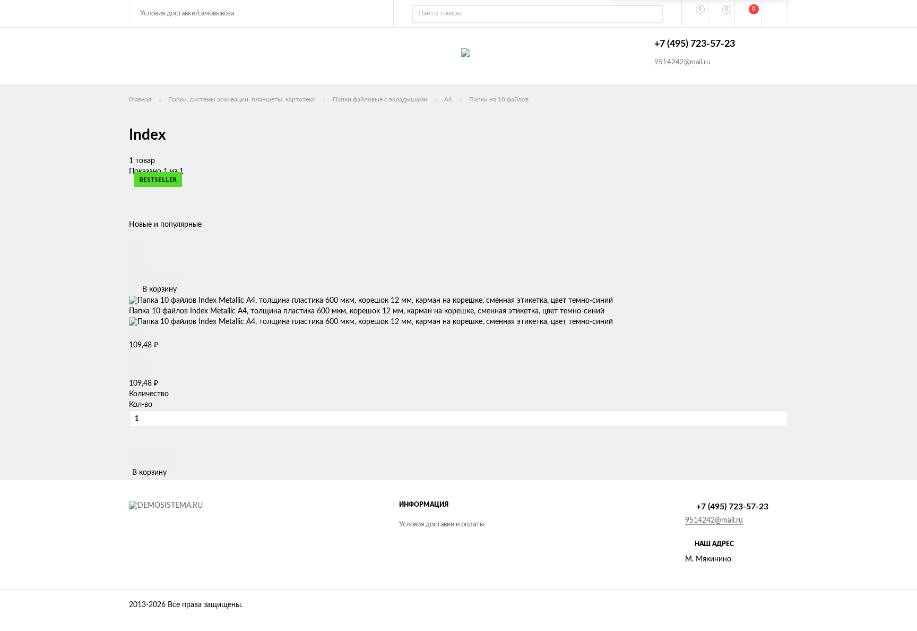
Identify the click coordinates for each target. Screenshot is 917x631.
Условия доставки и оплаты (442, 524)
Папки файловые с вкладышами (380, 99)
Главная (140, 99)
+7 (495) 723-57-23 (694, 44)
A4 (448, 99)
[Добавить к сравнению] (137, 272)
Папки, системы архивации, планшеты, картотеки (242, 99)
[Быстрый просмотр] (136, 247)
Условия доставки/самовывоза (187, 13)
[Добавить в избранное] (136, 259)
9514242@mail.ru (682, 62)
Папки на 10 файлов (499, 99)
